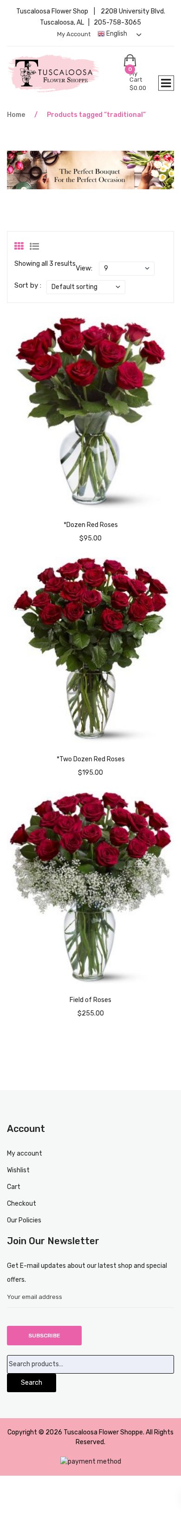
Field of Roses (90, 1000)
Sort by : (27, 285)
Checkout (21, 1204)
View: (84, 268)
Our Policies (24, 1220)
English (116, 34)
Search (31, 1383)
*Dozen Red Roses (91, 525)
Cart (13, 1187)
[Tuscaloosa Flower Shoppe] (65, 73)
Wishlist (18, 1170)
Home (16, 115)
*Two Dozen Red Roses (91, 759)
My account (73, 34)
